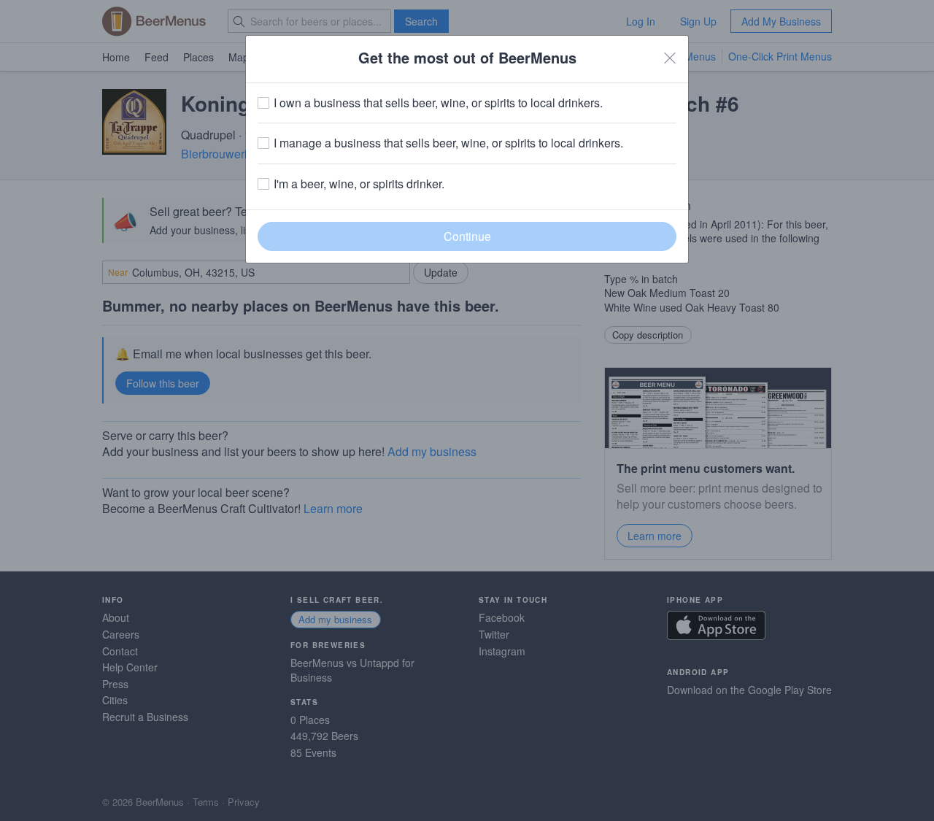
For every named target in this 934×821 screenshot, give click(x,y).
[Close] (669, 57)
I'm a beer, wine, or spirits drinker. (359, 184)
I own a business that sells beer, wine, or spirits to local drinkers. (438, 103)
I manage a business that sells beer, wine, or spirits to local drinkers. (448, 143)
